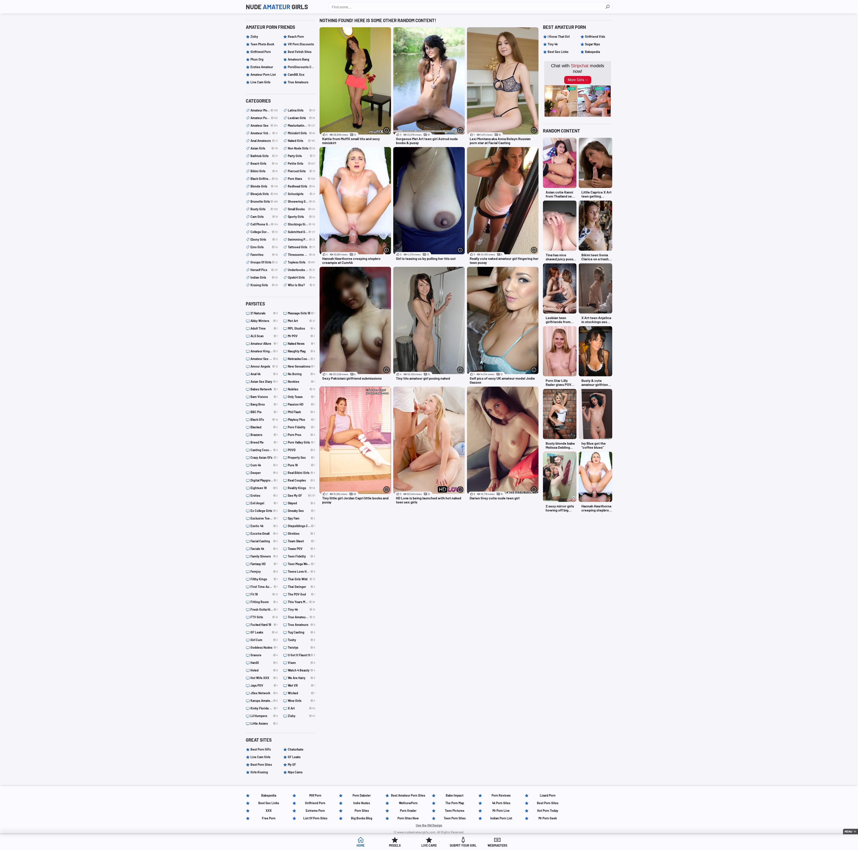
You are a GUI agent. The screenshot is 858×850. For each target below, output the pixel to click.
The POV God (301, 594)
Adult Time (264, 328)
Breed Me (264, 442)
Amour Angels (264, 366)
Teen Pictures (454, 810)
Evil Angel (264, 503)
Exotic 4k (264, 526)
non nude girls (301, 148)
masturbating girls (301, 125)
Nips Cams (295, 772)
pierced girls (301, 171)
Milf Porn (315, 795)
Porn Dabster (362, 795)
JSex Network (264, 693)
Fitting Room (264, 602)
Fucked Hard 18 (264, 625)
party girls (301, 156)
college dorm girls (264, 232)
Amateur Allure (264, 343)
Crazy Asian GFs (264, 457)
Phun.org (256, 59)
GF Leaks (264, 632)
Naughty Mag (301, 351)
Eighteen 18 (264, 488)
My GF (292, 764)
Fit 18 (264, 594)
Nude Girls (277, 7)
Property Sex (301, 457)
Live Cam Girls (260, 82)
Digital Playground (264, 480)
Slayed (301, 503)
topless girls (301, 262)
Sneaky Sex (301, 511)
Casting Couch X (264, 450)
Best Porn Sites (261, 764)
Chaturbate (295, 749)
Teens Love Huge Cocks (301, 571)
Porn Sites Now (408, 818)
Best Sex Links (558, 52)
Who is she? (301, 285)
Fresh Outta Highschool (264, 609)
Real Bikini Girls (301, 473)
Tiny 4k (301, 609)
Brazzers (264, 435)
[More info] (386, 130)
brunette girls (264, 201)
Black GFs (264, 419)
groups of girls (264, 262)
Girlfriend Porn (260, 52)
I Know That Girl (559, 36)
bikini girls (264, 171)
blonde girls (264, 186)
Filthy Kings (264, 579)
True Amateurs (298, 82)
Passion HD (301, 404)
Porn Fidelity (301, 427)
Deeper (264, 473)
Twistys (301, 647)
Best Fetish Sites (299, 52)
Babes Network (264, 389)
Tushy (301, 640)
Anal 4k (264, 374)
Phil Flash (301, 412)
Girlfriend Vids (595, 36)
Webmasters (497, 845)
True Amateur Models (301, 617)
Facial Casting (264, 541)
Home (361, 845)
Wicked (301, 693)
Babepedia (592, 52)
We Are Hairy (301, 678)
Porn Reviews (501, 795)
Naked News (301, 343)
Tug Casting (301, 632)
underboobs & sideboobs (301, 270)
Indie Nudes (361, 803)
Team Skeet (301, 541)
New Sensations (301, 366)
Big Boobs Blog (361, 818)
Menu (848, 831)
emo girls (264, 247)
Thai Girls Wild (301, 579)
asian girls (264, 148)
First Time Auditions (264, 587)
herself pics (264, 270)
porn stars (301, 179)
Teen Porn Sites (455, 818)
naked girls (301, 141)
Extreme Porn (315, 810)
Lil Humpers (264, 716)
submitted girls (301, 232)
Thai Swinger (301, 587)
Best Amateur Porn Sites (408, 795)
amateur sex (264, 125)
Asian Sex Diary (264, 381)
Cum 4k (264, 465)
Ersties (264, 495)
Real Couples (301, 480)
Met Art (301, 321)
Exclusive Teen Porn (264, 518)
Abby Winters (264, 321)
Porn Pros (301, 435)
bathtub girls (264, 156)
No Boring (301, 374)
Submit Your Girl (463, 845)
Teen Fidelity (301, 556)
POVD (301, 450)
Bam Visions (264, 397)
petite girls (301, 163)
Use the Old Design (429, 825)
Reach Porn (296, 36)
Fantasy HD (264, 564)
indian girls (264, 277)
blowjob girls (264, 194)
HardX (264, 663)
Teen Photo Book (262, 44)
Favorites (264, 255)
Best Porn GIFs (260, 749)
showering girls (301, 201)
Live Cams (429, 845)
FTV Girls (264, 617)
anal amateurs (264, 141)
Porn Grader (408, 810)
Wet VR (301, 685)
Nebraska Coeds (301, 359)
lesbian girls (301, 118)
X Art (301, 708)
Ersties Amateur (261, 67)
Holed (264, 670)
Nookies (301, 381)
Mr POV (301, 336)
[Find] (607, 6)
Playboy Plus (301, 419)
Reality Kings (301, 488)
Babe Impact (454, 795)
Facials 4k (264, 549)
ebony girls (264, 239)
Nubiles (301, 389)
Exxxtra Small (264, 533)
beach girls (264, 163)
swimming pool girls (301, 239)
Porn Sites (362, 810)
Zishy (254, 36)
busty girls (264, 209)
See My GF (301, 495)
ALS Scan (264, 336)
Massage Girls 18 (301, 313)
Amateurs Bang (298, 59)
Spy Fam (301, 518)
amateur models (264, 110)
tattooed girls (301, 247)
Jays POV (264, 685)
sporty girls (301, 217)
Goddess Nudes (264, 647)
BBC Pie (264, 412)
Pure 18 (301, 465)
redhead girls (301, 186)
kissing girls (264, 285)
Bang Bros (264, 404)
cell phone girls (264, 224)
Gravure (264, 655)
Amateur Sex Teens (264, 359)
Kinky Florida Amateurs (264, 708)
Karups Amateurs (264, 701)
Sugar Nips (592, 44)
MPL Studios (301, 328)
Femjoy (264, 571)
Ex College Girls (264, 511)
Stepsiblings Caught (301, 526)
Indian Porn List (501, 818)
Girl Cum (264, 640)
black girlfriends (264, 179)
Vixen (301, 663)
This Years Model (301, 602)
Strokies (301, 533)
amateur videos (264, 133)
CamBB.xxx (296, 74)
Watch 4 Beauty (301, 670)
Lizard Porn (547, 795)
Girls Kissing (259, 772)
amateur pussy (264, 118)
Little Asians (264, 723)
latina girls (301, 110)
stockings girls (301, 224)
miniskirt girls (301, 133)
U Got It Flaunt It (301, 655)
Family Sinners (264, 556)
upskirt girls (301, 277)
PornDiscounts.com (301, 67)
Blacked (264, 427)
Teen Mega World (301, 564)
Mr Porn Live (501, 810)
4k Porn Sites (501, 803)
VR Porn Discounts (301, 44)
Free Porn (268, 818)
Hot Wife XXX (264, 678)
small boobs (301, 209)
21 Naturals (264, 313)
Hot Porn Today (547, 810)
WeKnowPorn (408, 803)
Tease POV (301, 549)
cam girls (264, 217)
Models (395, 845)
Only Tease (301, 397)
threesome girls (301, 255)
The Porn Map (454, 803)
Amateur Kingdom (264, 351)
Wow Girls (301, 701)
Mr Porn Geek (547, 818)
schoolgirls (301, 194)
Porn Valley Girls (301, 442)
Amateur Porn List (263, 74)
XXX (269, 810)
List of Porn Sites (315, 818)
